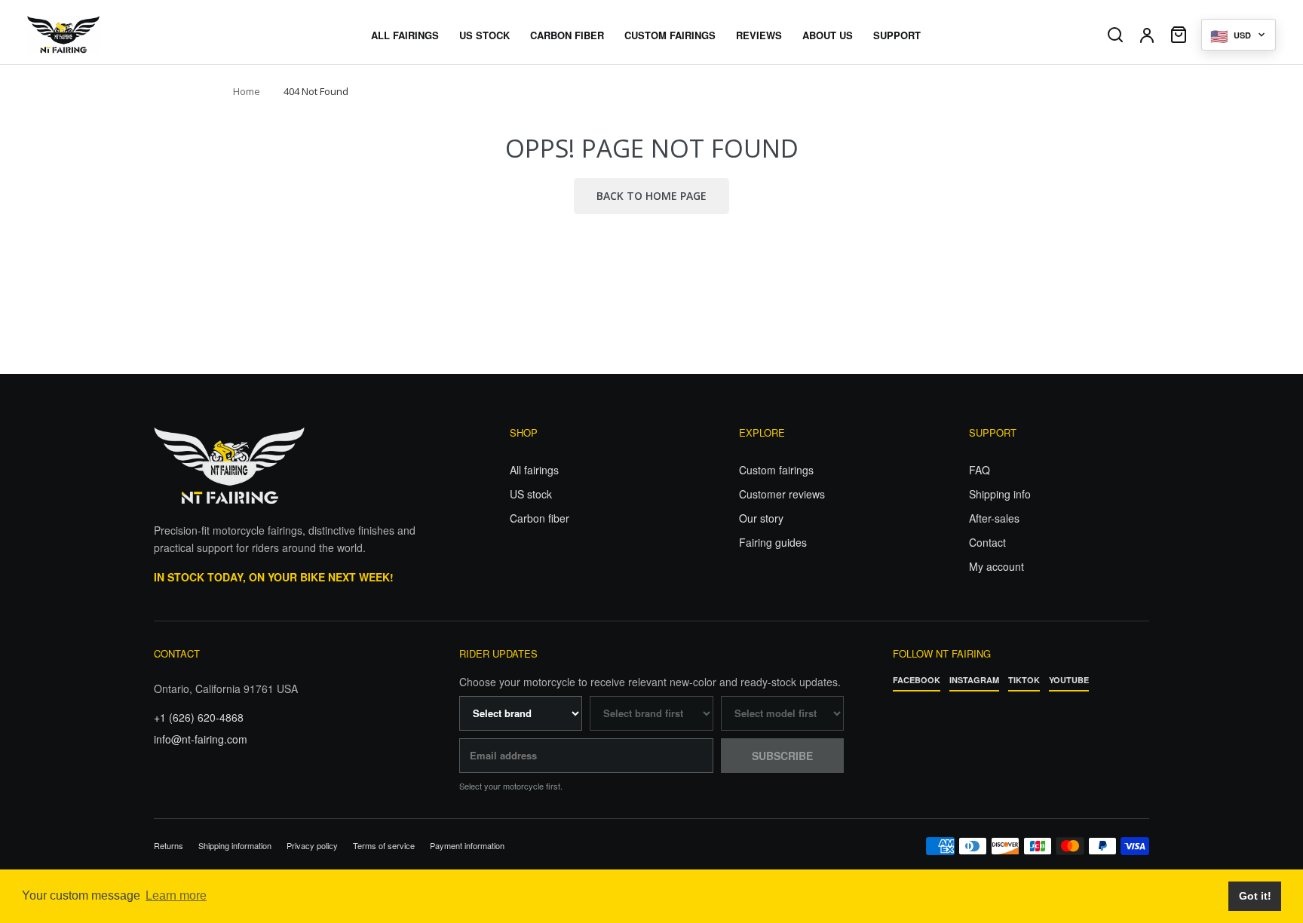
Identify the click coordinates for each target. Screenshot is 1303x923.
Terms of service (384, 845)
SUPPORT (897, 35)
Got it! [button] (1255, 896)
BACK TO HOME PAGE (651, 196)
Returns (168, 845)
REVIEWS (759, 35)
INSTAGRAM (974, 679)
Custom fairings (776, 469)
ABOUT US (827, 35)
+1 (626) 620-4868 (199, 717)
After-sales (994, 518)
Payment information (467, 845)
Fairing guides (773, 542)
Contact (987, 542)
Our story (761, 518)
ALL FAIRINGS (405, 35)
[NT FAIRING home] (106, 35)
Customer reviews (782, 493)
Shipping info (1000, 493)
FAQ (979, 469)
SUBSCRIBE (782, 755)
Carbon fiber (539, 518)
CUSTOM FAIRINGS (670, 35)
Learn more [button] (176, 895)
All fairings (534, 469)
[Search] (1115, 34)
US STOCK (484, 35)
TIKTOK (1024, 679)
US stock (531, 493)
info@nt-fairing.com (200, 739)
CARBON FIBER (567, 35)
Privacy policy (312, 845)
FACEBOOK (916, 679)
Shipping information (234, 845)
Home (246, 91)
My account (996, 566)
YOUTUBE (1069, 679)
